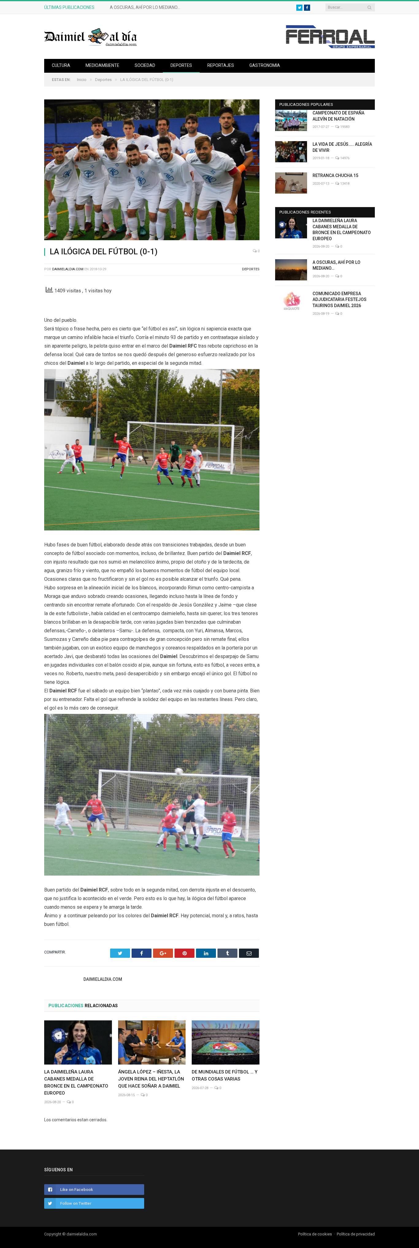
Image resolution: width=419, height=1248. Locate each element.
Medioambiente (102, 65)
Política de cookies (315, 1234)
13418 (344, 184)
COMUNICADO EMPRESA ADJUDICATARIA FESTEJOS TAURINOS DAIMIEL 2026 (340, 299)
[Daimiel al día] (90, 36)
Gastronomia (264, 65)
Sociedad (145, 65)
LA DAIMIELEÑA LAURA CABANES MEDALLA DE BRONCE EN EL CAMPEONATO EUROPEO (342, 229)
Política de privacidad (356, 1234)
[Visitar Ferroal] (330, 46)
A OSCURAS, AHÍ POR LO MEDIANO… (145, 7)
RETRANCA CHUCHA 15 (335, 175)
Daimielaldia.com (67, 269)
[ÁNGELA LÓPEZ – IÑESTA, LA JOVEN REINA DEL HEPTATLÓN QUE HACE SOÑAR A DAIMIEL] (152, 1042)
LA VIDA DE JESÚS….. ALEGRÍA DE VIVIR (342, 147)
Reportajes (220, 65)
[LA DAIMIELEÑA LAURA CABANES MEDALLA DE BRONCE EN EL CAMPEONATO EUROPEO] (78, 1042)
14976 (344, 158)
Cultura (61, 65)
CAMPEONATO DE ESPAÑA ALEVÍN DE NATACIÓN (338, 115)
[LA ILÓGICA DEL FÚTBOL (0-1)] (151, 170)
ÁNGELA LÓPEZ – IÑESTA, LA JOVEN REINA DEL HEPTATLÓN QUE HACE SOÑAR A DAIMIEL (151, 1079)
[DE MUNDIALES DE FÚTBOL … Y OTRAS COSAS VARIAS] (225, 1042)
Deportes (181, 65)
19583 (344, 127)
